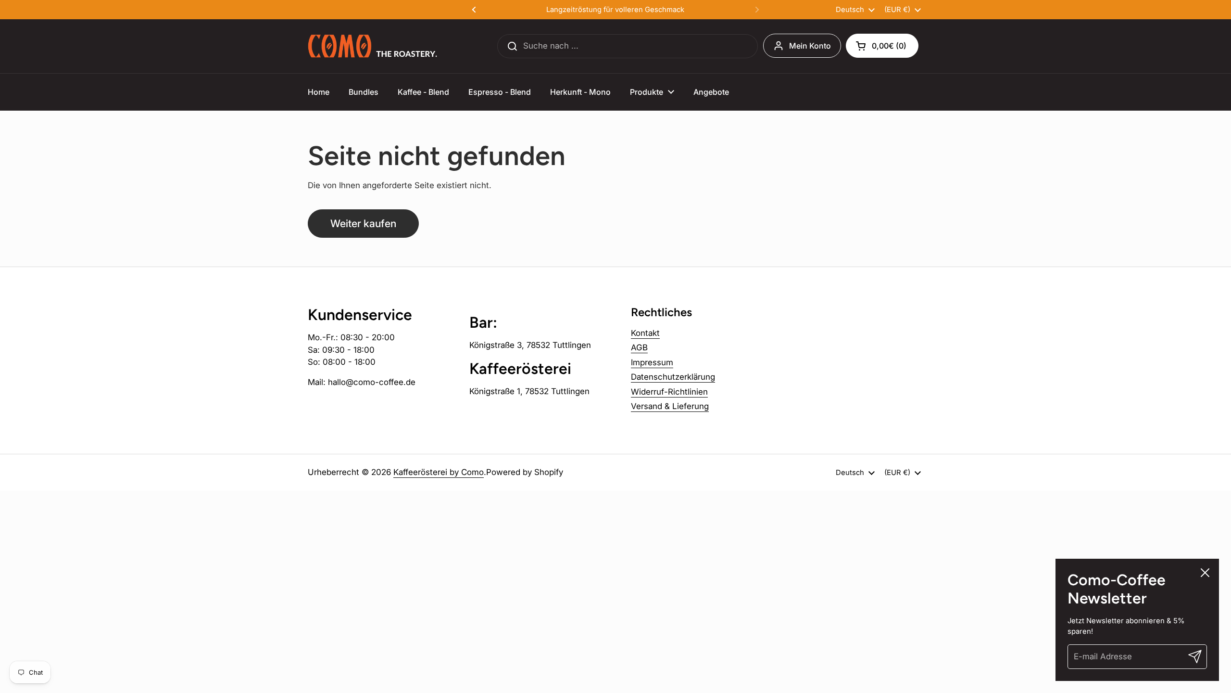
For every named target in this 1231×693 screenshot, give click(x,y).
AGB (639, 347)
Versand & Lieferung (670, 406)
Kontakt (645, 333)
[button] (882, 46)
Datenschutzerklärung (673, 377)
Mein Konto (810, 46)
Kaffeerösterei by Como (438, 472)
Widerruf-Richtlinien (669, 392)
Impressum (652, 362)
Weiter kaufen (363, 223)
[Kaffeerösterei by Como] (373, 46)
